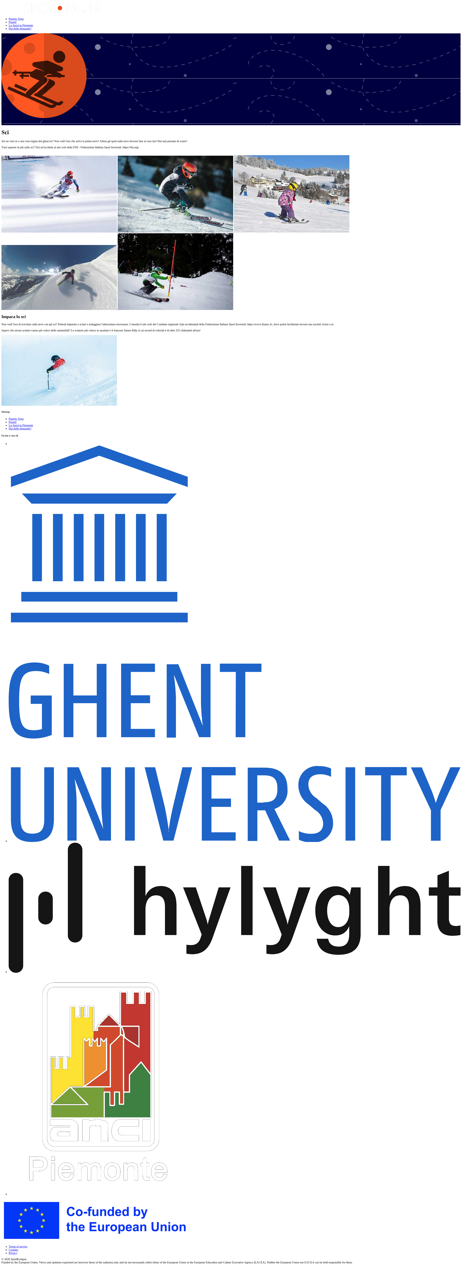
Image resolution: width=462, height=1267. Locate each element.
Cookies (13, 1249)
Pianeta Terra (16, 18)
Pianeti (12, 22)
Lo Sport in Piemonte (21, 25)
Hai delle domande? (20, 28)
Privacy (13, 1253)
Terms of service (18, 1246)
